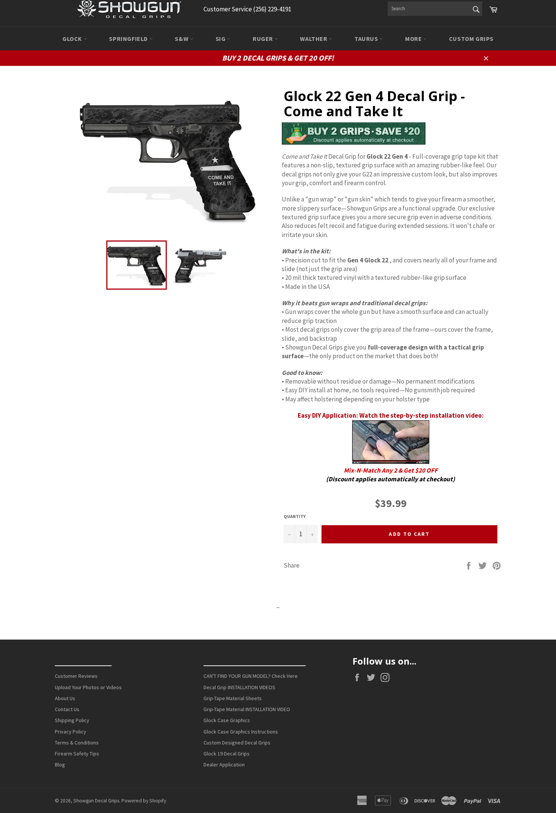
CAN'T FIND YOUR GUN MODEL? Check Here (250, 676)
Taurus (366, 38)
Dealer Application (224, 764)
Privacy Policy (70, 731)
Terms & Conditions (77, 742)
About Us (65, 698)
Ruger (264, 38)
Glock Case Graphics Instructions (240, 731)
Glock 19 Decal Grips (226, 753)
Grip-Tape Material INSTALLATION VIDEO (246, 709)
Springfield (129, 38)
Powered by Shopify (143, 800)
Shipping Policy (72, 720)
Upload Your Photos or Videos (88, 687)
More (414, 38)
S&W (182, 38)
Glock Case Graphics (226, 720)
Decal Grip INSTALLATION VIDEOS (239, 687)
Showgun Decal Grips (96, 800)
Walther (314, 38)
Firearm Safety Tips (77, 753)
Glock (73, 38)
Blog (60, 764)
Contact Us (67, 709)
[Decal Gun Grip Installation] (390, 461)
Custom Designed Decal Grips (236, 742)
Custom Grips (471, 38)
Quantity (295, 516)
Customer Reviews (76, 676)
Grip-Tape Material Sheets (232, 698)
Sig (221, 38)
